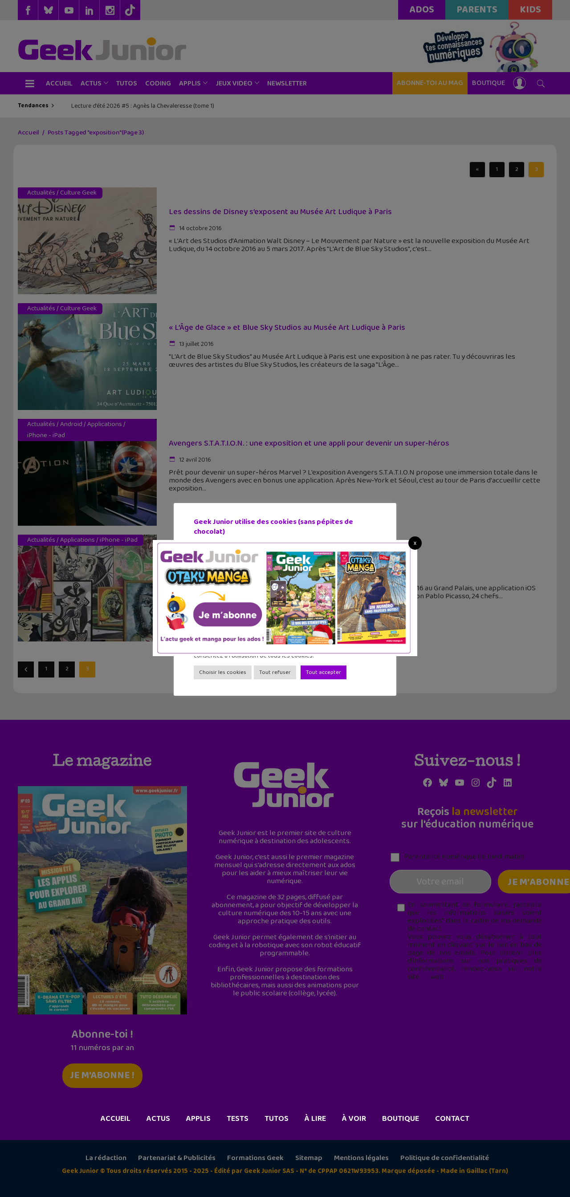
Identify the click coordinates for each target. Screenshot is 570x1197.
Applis (198, 1118)
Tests (237, 1118)
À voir (354, 1118)
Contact (452, 1118)
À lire (315, 1118)
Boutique (400, 1118)
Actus (158, 1118)
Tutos (277, 1118)
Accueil (115, 1118)
